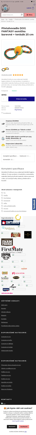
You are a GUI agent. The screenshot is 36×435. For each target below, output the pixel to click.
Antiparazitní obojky (7, 350)
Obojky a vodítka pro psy (8, 368)
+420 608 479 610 (8, 1)
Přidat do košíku (21, 99)
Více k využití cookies (18, 421)
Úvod (2, 19)
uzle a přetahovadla (10, 206)
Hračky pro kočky (6, 386)
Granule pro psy (6, 337)
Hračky (11, 19)
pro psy (6, 208)
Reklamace (4, 322)
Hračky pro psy (5, 379)
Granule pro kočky (6, 340)
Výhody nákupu (5, 312)
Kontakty (3, 319)
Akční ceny (4, 305)
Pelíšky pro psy (5, 372)
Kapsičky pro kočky (6, 382)
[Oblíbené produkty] (32, 1)
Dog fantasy (7, 198)
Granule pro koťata (6, 347)
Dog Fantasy (18, 109)
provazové (7, 200)
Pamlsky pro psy (6, 375)
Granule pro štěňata (7, 343)
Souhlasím (23, 426)
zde (25, 431)
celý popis (9, 87)
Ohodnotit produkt (6, 75)
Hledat (22, 15)
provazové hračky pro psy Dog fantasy (15, 211)
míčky (5, 203)
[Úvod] (7, 8)
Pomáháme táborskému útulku (10, 326)
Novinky (3, 308)
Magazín (3, 315)
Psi (6, 19)
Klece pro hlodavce (6, 389)
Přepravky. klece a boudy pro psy (11, 365)
